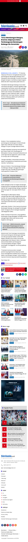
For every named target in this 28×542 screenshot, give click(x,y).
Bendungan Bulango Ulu (12, 263)
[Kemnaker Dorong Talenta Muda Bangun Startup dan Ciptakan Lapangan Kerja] (21, 284)
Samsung (5, 504)
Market (3, 487)
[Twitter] (20, 274)
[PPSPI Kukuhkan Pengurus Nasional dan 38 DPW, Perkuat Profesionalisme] (7, 298)
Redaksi (3, 516)
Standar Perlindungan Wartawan (9, 519)
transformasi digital (7, 499)
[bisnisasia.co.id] (10, 25)
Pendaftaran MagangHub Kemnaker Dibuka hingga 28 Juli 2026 (21, 319)
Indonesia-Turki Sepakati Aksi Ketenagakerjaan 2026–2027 (5, 319)
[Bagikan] (25, 47)
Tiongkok (5, 497)
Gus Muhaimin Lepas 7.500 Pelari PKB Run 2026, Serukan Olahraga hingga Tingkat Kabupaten (20, 304)
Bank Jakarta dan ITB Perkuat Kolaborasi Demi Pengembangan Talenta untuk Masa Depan (16, 445)
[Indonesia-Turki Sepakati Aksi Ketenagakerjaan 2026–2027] (7, 312)
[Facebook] (17, 274)
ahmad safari (4, 47)
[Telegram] (23, 274)
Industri (3, 474)
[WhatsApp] (25, 274)
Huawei (4, 495)
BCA (4, 502)
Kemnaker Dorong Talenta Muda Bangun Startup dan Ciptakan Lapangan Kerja (20, 290)
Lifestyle (3, 483)
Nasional (3, 35)
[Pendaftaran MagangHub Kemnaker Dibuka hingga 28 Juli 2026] (21, 312)
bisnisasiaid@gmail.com (10, 468)
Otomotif (3, 485)
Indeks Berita (4, 535)
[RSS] (15, 525)
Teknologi (3, 478)
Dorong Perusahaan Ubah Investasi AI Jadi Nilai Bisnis (15, 428)
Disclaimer (3, 510)
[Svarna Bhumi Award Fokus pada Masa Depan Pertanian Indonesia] (7, 284)
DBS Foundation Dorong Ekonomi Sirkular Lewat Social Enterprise (16, 434)
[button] (21, 26)
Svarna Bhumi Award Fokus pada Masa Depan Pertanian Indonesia (6, 290)
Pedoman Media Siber (6, 512)
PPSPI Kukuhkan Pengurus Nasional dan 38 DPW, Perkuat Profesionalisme (7, 304)
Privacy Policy (4, 514)
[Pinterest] (7, 525)
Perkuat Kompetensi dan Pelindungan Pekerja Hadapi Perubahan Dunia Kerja (15, 439)
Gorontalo (23, 263)
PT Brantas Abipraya (7, 265)
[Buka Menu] (23, 26)
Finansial (3, 476)
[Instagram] (13, 525)
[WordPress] (10, 525)
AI (3, 493)
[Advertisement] (14, 125)
